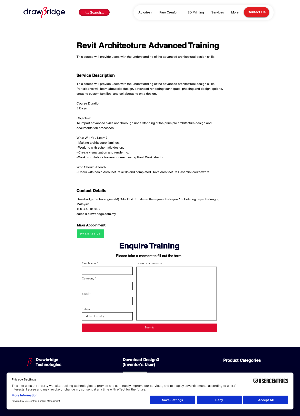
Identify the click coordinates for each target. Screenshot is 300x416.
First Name (89, 263)
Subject (87, 309)
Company (88, 278)
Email (85, 293)
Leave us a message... (150, 263)
